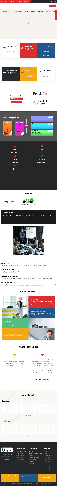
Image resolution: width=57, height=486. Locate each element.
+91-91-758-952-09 (29, 475)
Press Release (47, 465)
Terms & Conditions (48, 467)
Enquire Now (52, 5)
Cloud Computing (33, 459)
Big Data (31, 451)
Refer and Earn (47, 457)
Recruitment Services (12, 70)
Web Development (32, 483)
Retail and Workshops (20, 455)
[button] (16, 99)
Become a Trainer (48, 461)
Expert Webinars (47, 455)
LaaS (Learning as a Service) (21, 461)
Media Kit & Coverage (48, 459)
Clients (46, 451)
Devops (31, 461)
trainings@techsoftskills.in (11, 475)
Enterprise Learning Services (21, 451)
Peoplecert (32, 463)
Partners (46, 453)
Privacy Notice (44, 483)
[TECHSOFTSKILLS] (5, 5)
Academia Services (29, 46)
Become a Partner (48, 463)
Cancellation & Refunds (49, 469)
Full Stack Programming (34, 457)
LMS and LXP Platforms (20, 459)
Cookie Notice (50, 483)
